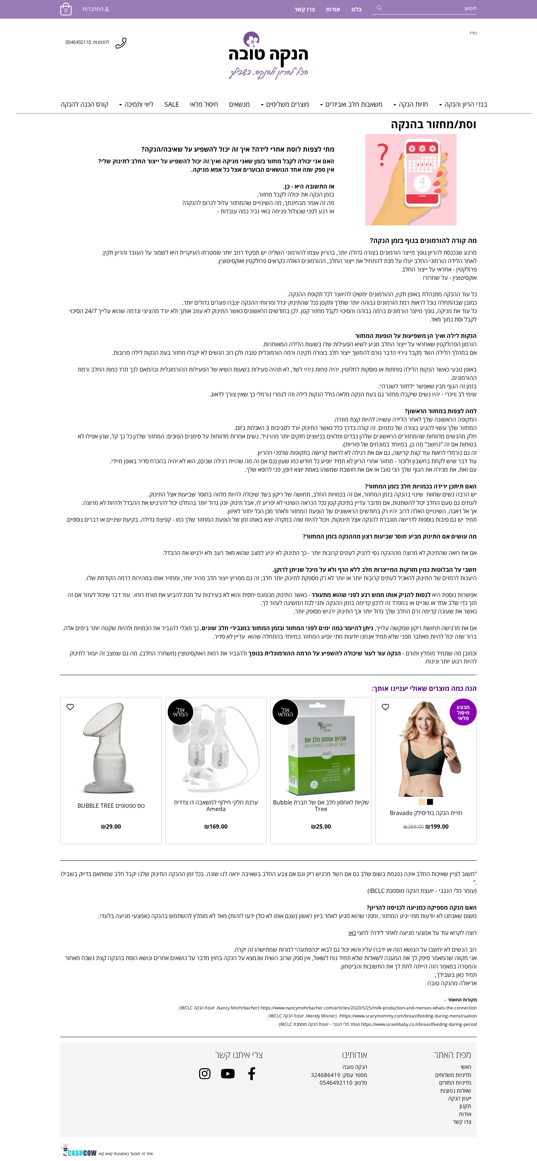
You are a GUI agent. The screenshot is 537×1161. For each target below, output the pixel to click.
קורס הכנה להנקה (84, 104)
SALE (171, 104)
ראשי (466, 1066)
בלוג (356, 9)
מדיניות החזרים (455, 1082)
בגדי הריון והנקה (465, 104)
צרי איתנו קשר (239, 1054)
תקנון (465, 1105)
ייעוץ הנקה (459, 1098)
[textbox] (473, 32)
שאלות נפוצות (455, 1090)
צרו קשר (304, 9)
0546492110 (336, 1082)
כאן (352, 933)
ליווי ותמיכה (138, 104)
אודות (333, 9)
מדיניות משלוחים (453, 1074)
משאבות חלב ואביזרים (353, 104)
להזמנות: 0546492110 (87, 42)
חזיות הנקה (412, 104)
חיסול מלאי (204, 104)
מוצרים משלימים (286, 104)
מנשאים (239, 104)
